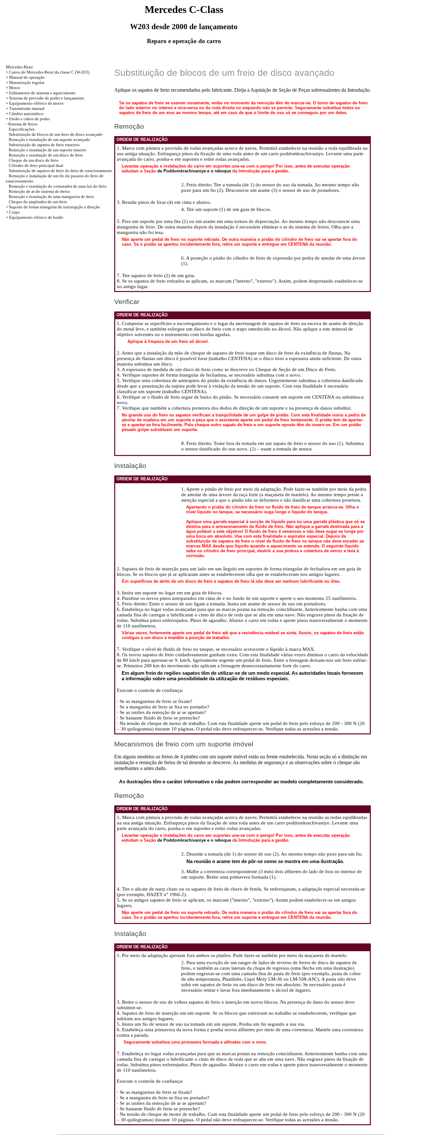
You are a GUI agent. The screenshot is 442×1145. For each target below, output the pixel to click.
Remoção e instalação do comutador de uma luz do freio (58, 186)
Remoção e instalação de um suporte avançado (49, 139)
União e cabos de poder (29, 118)
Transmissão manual (27, 108)
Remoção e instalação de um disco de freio (46, 155)
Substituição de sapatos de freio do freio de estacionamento (60, 170)
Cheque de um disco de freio (34, 160)
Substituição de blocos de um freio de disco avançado (56, 134)
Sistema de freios (23, 124)
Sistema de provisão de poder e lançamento (46, 98)
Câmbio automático (26, 113)
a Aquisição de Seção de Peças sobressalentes (293, 90)
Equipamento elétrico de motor (36, 103)
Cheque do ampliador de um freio (38, 201)
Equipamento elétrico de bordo (36, 217)
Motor (14, 87)
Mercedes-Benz (19, 66)
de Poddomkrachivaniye (181, 171)
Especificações (22, 129)
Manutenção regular (26, 82)
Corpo (14, 212)
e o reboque (219, 171)
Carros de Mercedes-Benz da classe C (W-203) (49, 72)
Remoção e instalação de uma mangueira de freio (51, 196)
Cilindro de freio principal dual (36, 165)
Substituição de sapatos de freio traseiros (44, 144)
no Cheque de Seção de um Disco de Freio (292, 369)
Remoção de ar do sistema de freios (39, 191)
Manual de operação (27, 77)
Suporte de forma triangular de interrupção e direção (54, 206)
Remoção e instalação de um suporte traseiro (47, 149)
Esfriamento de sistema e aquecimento (42, 92)
